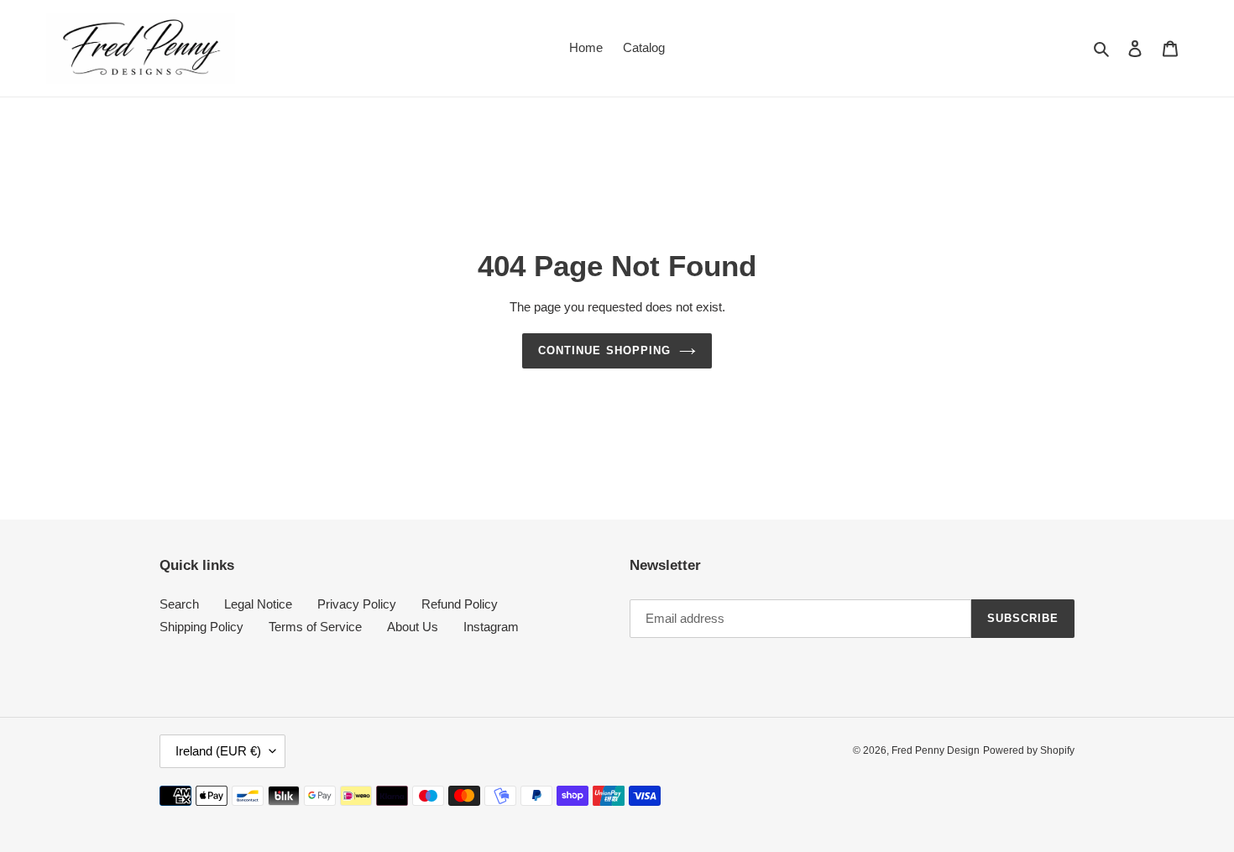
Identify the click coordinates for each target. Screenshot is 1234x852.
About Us (412, 626)
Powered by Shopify (1029, 750)
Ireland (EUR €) (218, 751)
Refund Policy (459, 604)
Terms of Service (315, 626)
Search (179, 604)
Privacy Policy (356, 604)
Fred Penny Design (936, 750)
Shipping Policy (201, 626)
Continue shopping (604, 350)
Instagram (491, 626)
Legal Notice (258, 604)
